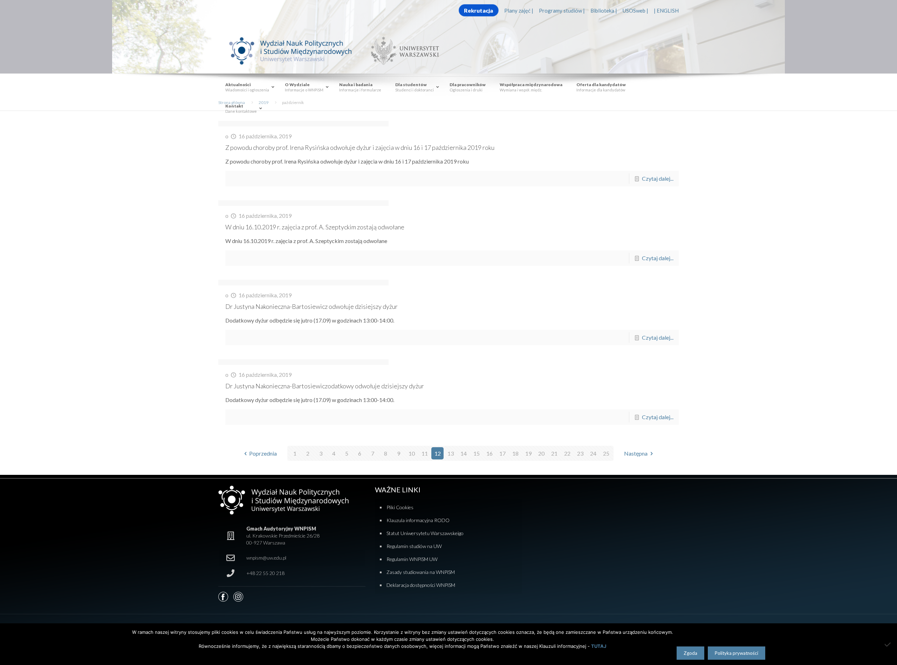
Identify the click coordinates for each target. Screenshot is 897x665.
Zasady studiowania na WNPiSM (420, 572)
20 (541, 453)
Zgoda (690, 653)
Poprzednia (263, 453)
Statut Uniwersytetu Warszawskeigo (425, 533)
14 (463, 453)
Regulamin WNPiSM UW (412, 559)
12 (437, 453)
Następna (636, 453)
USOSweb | (635, 10)
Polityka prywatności (736, 653)
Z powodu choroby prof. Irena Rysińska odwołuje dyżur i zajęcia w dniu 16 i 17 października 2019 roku (359, 147)
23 (580, 453)
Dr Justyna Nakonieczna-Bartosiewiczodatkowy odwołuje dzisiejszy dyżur (324, 386)
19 (528, 453)
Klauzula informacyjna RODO (418, 520)
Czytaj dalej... (657, 178)
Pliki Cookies (399, 507)
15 (476, 453)
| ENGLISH (666, 10)
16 (489, 453)
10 (412, 453)
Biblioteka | (603, 10)
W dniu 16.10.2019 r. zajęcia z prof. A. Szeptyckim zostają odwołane (314, 227)
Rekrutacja (478, 10)
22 (567, 453)
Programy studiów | (562, 10)
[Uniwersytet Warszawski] (402, 50)
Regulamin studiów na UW (414, 546)
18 (515, 453)
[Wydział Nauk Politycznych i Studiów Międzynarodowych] (297, 50)
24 (593, 453)
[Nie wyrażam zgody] (888, 644)
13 (450, 453)
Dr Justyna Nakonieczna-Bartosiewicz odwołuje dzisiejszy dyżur (311, 306)
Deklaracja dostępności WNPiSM (420, 585)
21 (554, 453)
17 (502, 453)
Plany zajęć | (518, 10)
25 (606, 453)
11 (425, 453)
